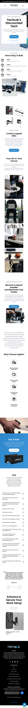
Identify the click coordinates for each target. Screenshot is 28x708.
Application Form (16, 61)
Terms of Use (14, 669)
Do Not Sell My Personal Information (14, 678)
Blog (14, 666)
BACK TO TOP (14, 702)
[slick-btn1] (16, 608)
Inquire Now (14, 150)
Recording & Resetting (14, 681)
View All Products (14, 40)
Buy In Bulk (14, 36)
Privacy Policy (14, 671)
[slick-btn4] (19, 587)
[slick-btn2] (12, 608)
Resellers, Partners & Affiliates (14, 683)
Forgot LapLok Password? (14, 674)
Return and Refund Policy (14, 676)
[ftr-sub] (22, 692)
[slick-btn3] (8, 587)
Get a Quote (14, 450)
